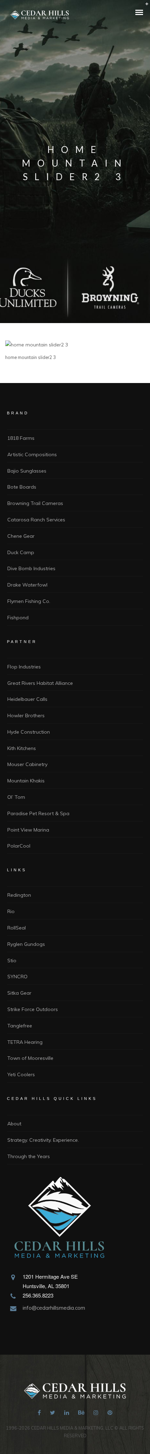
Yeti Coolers (21, 1074)
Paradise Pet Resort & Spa (38, 813)
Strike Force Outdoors (32, 1009)
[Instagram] (96, 1413)
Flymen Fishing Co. (28, 601)
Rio (11, 911)
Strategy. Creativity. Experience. (43, 1140)
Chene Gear (21, 536)
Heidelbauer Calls (27, 699)
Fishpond (18, 617)
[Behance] (81, 1413)
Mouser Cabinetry (27, 764)
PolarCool (18, 846)
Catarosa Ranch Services (36, 519)
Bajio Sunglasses (26, 471)
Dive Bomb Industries (31, 568)
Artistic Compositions (32, 454)
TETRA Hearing (25, 1042)
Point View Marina (28, 830)
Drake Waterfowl (27, 585)
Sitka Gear (19, 993)
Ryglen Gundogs (26, 944)
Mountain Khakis (26, 781)
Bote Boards (21, 487)
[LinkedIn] (67, 1413)
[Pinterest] (110, 1413)
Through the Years (28, 1156)
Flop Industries (24, 667)
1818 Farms (21, 438)
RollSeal (16, 928)
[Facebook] (39, 1413)
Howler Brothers (26, 715)
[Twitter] (52, 1413)
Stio (11, 960)
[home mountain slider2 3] (36, 345)
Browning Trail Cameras (35, 503)
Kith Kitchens (21, 748)
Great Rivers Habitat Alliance (40, 683)
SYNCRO (17, 976)
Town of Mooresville (30, 1058)
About (14, 1123)
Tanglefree (19, 1026)
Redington (19, 895)
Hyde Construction (28, 732)
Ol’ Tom (16, 797)
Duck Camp (20, 552)
